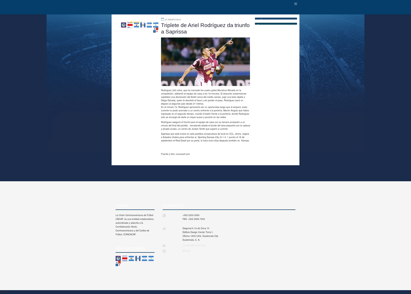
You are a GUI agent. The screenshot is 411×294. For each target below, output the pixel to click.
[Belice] (118, 258)
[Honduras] (144, 258)
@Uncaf (151, 22)
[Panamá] (118, 263)
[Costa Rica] (124, 258)
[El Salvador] (131, 258)
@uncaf (186, 250)
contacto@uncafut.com (194, 245)
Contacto (139, 27)
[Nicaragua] (151, 258)
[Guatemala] (137, 258)
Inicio (136, 22)
